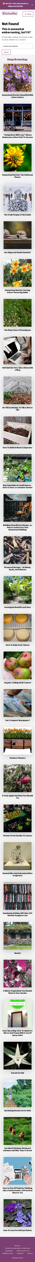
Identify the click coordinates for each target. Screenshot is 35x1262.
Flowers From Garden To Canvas (17, 835)
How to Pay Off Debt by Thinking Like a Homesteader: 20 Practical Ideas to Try (17, 1190)
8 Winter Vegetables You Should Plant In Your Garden (17, 991)
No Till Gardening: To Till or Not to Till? (17, 408)
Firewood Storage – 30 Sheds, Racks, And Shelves (17, 568)
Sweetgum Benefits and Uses (17, 607)
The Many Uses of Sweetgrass (17, 330)
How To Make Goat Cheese (17, 645)
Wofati (17, 953)
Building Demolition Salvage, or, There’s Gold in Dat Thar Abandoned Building (17, 527)
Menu (29, 14)
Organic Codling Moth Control (17, 682)
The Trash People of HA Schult (17, 214)
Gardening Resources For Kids (17, 1110)
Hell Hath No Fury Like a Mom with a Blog (17, 368)
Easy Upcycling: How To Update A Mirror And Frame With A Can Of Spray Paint (17, 1032)
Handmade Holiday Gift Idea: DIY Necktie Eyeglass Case (17, 914)
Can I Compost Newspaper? (17, 720)
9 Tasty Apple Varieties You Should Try (17, 796)
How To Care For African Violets (17, 1230)
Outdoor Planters (17, 758)
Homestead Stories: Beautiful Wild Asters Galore (17, 96)
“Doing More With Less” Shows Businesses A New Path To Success (17, 136)
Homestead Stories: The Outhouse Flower (17, 176)
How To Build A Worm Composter (17, 447)
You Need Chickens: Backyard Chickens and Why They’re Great (17, 1149)
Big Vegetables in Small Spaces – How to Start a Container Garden (17, 486)
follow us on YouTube (15, 6)
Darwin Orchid (17, 1073)
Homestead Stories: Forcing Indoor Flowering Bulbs (17, 291)
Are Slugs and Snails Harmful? (17, 252)
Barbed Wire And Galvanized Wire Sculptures (17, 874)
